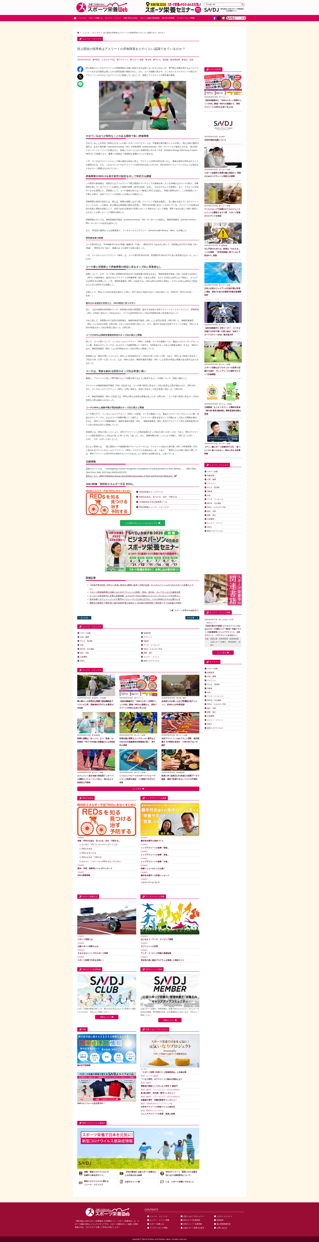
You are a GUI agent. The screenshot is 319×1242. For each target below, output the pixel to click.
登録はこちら (105, 1017)
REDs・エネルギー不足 (105, 60)
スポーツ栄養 (138, 60)
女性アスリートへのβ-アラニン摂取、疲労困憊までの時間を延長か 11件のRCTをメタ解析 (180, 741)
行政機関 (83, 657)
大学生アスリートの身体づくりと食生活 (158, 1107)
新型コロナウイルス (152, 661)
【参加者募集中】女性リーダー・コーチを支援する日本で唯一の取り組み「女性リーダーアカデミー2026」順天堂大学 (222, 331)
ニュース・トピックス (91, 33)
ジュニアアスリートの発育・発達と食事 (158, 1114)
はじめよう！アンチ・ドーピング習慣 (157, 939)
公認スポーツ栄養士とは (88, 946)
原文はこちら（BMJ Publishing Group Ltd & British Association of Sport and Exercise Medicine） (130, 476)
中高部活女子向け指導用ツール (153, 502)
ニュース (82, 18)
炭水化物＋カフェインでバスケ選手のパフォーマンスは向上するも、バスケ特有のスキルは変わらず (135, 599)
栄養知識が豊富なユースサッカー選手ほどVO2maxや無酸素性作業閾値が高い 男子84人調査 (137, 741)
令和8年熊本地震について (215, 140)
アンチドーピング (186, 18)
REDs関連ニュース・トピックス (154, 507)
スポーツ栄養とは (96, 18)
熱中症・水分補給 (87, 649)
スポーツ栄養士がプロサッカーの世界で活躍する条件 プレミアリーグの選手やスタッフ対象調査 (222, 370)
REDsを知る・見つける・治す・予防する (158, 497)
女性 (149, 60)
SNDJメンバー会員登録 (192, 1224)
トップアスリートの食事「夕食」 (155, 861)
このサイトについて (225, 1216)
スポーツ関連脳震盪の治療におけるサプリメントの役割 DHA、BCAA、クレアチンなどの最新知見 (135, 592)
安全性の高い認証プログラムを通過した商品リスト (162, 960)
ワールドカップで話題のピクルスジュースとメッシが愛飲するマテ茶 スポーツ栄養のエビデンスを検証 (222, 212)
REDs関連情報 (84, 875)
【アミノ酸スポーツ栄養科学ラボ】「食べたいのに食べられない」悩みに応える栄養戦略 (222, 450)
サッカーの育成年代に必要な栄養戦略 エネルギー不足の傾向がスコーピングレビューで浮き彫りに (135, 596)
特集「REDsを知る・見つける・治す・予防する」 (99, 841)
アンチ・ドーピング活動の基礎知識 (156, 953)
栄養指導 (176, 60)
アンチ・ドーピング (152, 645)
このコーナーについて (150, 882)
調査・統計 (148, 653)
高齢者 (146, 641)
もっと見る (137, 789)
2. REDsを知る (86, 849)
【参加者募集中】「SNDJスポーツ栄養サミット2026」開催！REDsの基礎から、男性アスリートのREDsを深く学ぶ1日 (138, 704)
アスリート (123, 60)
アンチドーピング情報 (158, 1228)
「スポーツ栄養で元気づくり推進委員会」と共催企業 (163, 1072)
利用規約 (220, 1220)
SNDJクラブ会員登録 (191, 1220)
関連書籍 (150, 18)
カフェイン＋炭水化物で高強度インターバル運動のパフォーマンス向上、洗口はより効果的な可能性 (95, 779)
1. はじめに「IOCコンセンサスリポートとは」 (99, 844)
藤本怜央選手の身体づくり (152, 841)
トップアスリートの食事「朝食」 (155, 848)
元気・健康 (84, 637)
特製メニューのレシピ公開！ (153, 868)
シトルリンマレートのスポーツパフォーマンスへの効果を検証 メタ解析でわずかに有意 (137, 779)
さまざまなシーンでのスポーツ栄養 (93, 953)
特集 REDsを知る (131, 18)
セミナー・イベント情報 (159, 1220)
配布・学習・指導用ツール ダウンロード (95, 868)
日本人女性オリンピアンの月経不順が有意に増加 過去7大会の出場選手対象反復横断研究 (222, 291)
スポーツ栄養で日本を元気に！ (91, 960)
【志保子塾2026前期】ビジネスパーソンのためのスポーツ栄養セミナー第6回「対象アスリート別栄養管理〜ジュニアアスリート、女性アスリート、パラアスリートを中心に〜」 (223, 630)
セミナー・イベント (152, 657)
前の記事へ (85, 618)
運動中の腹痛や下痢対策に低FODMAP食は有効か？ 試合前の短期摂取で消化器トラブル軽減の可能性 (136, 603)
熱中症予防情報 (168, 18)
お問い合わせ (222, 1228)
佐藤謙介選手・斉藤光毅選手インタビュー (159, 1100)
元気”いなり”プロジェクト (193, 1216)
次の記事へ (191, 618)
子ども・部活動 (161, 60)
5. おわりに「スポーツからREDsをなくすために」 (101, 861)
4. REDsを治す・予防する (91, 857)
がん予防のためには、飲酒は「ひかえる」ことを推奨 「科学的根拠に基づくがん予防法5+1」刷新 (222, 252)
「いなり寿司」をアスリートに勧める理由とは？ (161, 1079)
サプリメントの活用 (149, 946)
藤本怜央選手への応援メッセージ (155, 875)
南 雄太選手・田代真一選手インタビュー (158, 1093)
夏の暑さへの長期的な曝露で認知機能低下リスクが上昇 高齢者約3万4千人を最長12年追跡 (95, 704)
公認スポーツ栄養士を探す (193, 1228)
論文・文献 (188, 60)
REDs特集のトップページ (151, 492)
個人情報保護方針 (224, 1224)
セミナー (113, 18)
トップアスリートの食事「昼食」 (155, 855)
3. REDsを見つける (88, 853)
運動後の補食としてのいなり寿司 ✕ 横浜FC (159, 1086)
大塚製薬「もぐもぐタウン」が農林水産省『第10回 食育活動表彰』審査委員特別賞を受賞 (222, 410)
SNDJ (82, 661)
